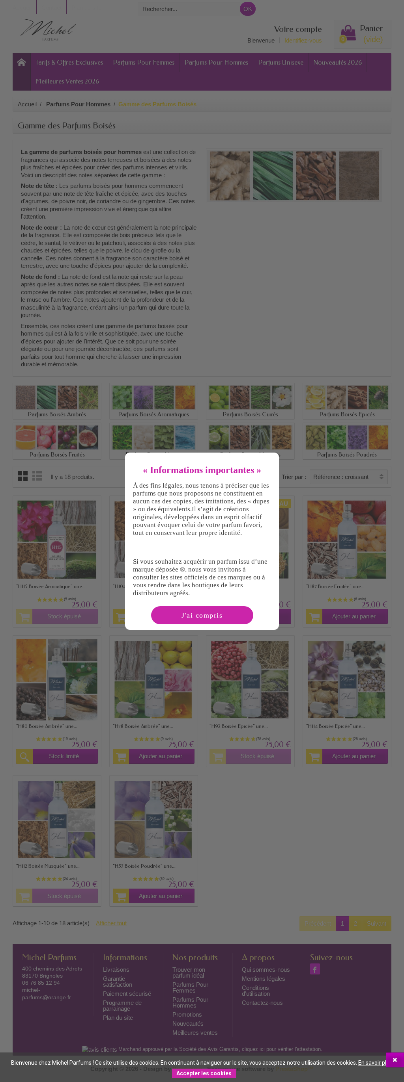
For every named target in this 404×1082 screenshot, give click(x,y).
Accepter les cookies (204, 1073)
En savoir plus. (375, 1063)
